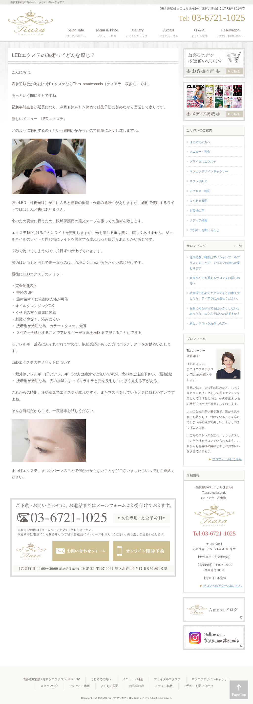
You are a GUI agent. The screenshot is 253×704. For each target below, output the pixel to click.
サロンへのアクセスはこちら (222, 585)
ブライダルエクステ (203, 161)
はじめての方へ (200, 142)
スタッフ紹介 (198, 181)
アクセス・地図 (200, 191)
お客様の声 (197, 210)
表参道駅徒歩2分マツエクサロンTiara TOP (51, 679)
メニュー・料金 (200, 151)
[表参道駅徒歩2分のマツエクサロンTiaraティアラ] (30, 29)
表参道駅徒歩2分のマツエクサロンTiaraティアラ (122, 698)
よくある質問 (198, 200)
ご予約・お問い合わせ (204, 230)
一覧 (239, 246)
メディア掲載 (198, 220)
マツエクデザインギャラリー (209, 171)
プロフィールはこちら (227, 459)
